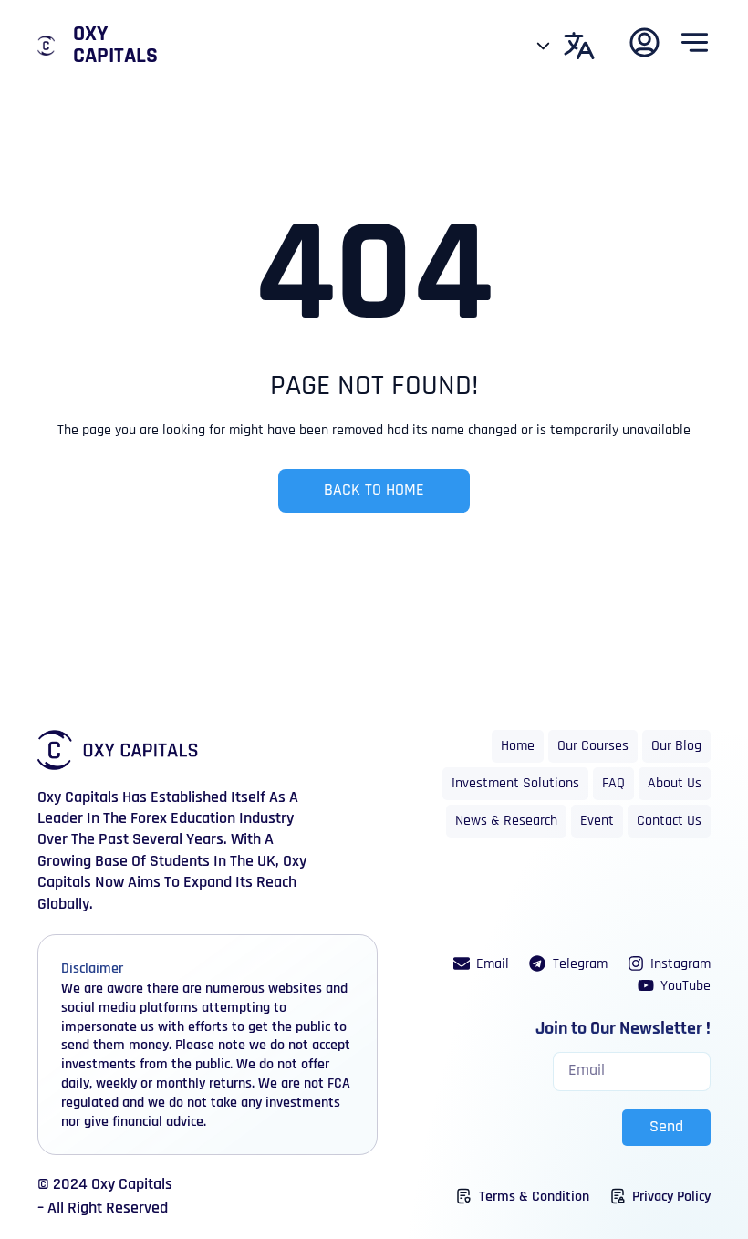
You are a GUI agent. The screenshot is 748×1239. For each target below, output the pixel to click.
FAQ (613, 783)
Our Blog (676, 746)
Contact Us (669, 821)
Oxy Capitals (115, 46)
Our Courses (593, 746)
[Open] (543, 46)
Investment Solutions (515, 783)
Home (518, 746)
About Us (674, 783)
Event (597, 821)
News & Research (506, 821)
